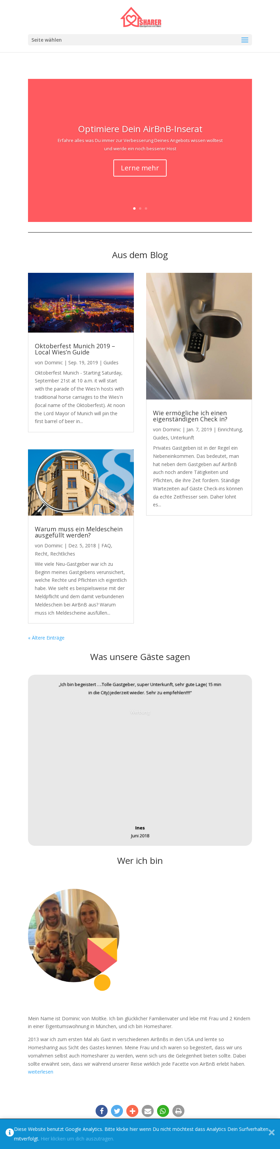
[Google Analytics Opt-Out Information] (9, 1134)
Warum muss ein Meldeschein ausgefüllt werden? (79, 532)
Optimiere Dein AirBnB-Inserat (140, 129)
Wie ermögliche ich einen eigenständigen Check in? (190, 416)
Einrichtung (230, 429)
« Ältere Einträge (46, 637)
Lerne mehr (140, 167)
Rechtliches (62, 553)
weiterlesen (40, 1071)
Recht (41, 553)
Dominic (53, 362)
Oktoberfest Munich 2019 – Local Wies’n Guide (75, 349)
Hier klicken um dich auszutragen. (77, 1138)
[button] (102, 1111)
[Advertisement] (140, 764)
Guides (110, 362)
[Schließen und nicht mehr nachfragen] (272, 1134)
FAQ (106, 545)
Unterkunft (182, 437)
